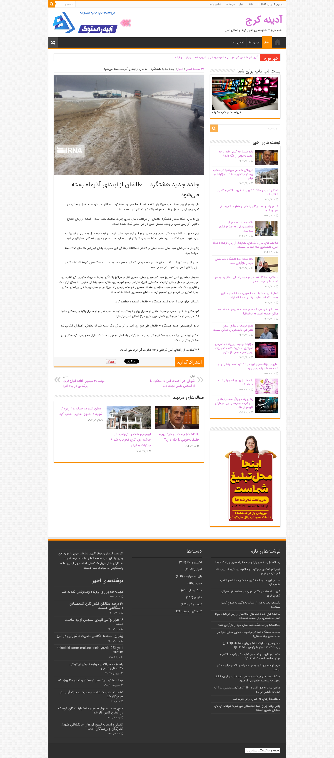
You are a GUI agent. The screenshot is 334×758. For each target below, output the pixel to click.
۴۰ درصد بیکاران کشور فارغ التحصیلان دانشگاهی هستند (96, 606)
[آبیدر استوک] (93, 22)
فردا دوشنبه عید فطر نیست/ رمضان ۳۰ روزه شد (90, 680)
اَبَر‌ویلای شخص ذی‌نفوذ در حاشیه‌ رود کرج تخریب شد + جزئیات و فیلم (216, 57)
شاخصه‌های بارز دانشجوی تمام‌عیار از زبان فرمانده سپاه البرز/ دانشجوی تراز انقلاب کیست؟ (245, 244)
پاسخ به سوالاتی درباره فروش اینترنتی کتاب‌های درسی (96, 666)
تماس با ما (215, 4)
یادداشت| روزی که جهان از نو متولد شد (235, 382)
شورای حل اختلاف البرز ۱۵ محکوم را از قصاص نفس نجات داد (172, 381)
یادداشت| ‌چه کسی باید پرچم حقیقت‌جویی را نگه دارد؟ (179, 436)
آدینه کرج (263, 19)
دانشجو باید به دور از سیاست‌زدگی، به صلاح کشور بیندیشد (236, 226)
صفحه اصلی (193, 69)
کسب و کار (195, 604)
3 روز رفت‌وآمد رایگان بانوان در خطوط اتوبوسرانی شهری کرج (248, 208)
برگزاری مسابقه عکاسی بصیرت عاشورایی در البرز (90, 636)
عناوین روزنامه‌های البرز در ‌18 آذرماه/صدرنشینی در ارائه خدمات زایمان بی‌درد (248, 366)
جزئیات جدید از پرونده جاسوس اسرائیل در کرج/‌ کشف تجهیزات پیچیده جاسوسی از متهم (234, 348)
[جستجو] (51, 4)
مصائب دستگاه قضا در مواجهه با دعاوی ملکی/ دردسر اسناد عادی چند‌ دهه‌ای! (246, 279)
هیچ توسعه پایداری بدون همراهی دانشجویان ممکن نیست (233, 327)
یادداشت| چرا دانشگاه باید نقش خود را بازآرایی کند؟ (234, 261)
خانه (251, 4)
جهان (198, 583)
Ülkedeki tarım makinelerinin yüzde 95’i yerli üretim (90, 650)
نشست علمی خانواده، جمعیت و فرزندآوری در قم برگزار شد (91, 694)
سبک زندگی (194, 590)
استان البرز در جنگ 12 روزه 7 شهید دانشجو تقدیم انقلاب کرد (80, 411)
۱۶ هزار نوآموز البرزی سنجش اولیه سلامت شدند (94, 622)
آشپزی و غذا (194, 562)
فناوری (198, 597)
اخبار (241, 4)
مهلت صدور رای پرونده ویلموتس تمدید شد (92, 591)
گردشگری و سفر (192, 611)
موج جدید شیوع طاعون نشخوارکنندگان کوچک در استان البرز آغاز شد (90, 710)
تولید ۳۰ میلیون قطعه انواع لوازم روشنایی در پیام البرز (84, 381)
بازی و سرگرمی (193, 576)
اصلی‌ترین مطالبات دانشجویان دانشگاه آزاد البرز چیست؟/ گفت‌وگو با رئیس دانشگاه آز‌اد (249, 295)
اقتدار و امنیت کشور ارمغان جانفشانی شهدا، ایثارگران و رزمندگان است (92, 726)
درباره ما (230, 4)
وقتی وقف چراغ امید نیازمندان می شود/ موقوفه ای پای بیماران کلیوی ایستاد (234, 403)
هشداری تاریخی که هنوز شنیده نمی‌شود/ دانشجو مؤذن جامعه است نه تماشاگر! (248, 311)
